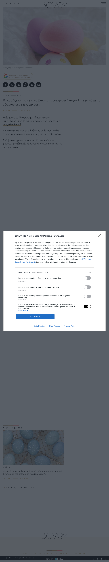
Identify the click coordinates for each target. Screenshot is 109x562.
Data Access (54, 326)
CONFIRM (35, 317)
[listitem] (54, 272)
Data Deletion (39, 326)
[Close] (100, 236)
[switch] (87, 278)
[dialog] (54, 281)
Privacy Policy (69, 326)
